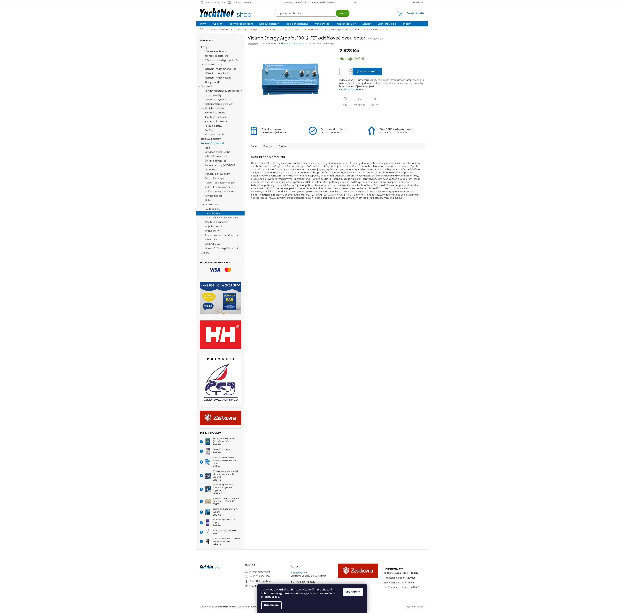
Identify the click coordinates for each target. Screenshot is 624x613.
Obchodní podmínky (323, 2)
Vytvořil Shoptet (415, 606)
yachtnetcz (256, 586)
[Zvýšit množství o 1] (351, 70)
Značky (205, 252)
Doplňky (209, 130)
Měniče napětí (213, 195)
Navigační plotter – (399, 582)
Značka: (321, 43)
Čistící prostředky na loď (218, 104)
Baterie (209, 200)
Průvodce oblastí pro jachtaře (221, 60)
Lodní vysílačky (213, 95)
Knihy (204, 47)
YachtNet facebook (260, 581)
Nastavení (271, 605)
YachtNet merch (214, 134)
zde (277, 597)
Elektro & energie (214, 178)
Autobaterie (214, 213)
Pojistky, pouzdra (214, 226)
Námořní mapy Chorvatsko (220, 69)
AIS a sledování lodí (216, 160)
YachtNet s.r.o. (299, 572)
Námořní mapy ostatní (218, 77)
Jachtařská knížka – (399, 577)
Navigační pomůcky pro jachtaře (223, 90)
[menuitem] (202, 23)
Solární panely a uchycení (220, 191)
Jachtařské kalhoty (215, 117)
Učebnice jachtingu (216, 51)
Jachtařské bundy (215, 112)
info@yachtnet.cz (259, 571)
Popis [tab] (254, 146)
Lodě (207, 147)
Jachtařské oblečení (212, 108)
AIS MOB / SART (214, 244)
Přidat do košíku (369, 71)
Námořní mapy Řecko (217, 73)
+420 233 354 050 (259, 576)
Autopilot (210, 169)
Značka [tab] (282, 146)
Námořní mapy (213, 64)
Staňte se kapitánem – (401, 587)
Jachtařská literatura (216, 55)
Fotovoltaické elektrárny (219, 187)
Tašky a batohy (213, 125)
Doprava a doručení (294, 2)
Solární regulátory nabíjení (220, 182)
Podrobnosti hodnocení (291, 43)
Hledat (343, 13)
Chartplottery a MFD (216, 156)
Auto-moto (211, 204)
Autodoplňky (213, 209)
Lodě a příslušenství (212, 143)
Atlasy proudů (212, 82)
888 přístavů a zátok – (401, 573)
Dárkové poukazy (211, 139)
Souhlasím (352, 592)
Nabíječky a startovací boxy (222, 217)
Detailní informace (350, 89)
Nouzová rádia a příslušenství (222, 248)
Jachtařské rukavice (216, 121)
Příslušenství (212, 230)
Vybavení (206, 86)
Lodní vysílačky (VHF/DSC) (220, 165)
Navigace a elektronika (217, 152)
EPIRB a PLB (211, 239)
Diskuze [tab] (267, 146)
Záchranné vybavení (216, 99)
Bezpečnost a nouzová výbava (222, 235)
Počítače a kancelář (216, 222)
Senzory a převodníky (217, 173)
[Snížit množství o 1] (351, 73)
